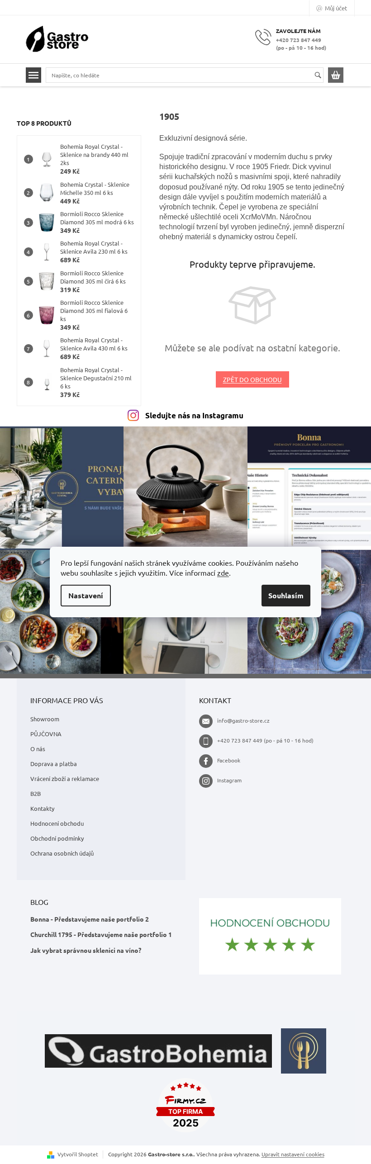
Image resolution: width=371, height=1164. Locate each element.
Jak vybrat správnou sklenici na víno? (85, 950)
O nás (37, 748)
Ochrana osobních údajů (62, 853)
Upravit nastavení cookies (293, 1154)
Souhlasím (286, 595)
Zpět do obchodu (252, 379)
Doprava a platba (53, 763)
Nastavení (85, 595)
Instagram (229, 780)
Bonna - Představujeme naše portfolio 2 (89, 919)
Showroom (44, 719)
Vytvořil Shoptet (77, 1154)
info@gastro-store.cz (243, 720)
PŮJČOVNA (46, 734)
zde (223, 572)
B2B (35, 793)
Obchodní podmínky (57, 838)
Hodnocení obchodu (57, 823)
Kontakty (42, 808)
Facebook (228, 760)
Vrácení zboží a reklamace (64, 778)
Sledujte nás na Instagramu (194, 415)
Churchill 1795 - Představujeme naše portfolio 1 (101, 934)
